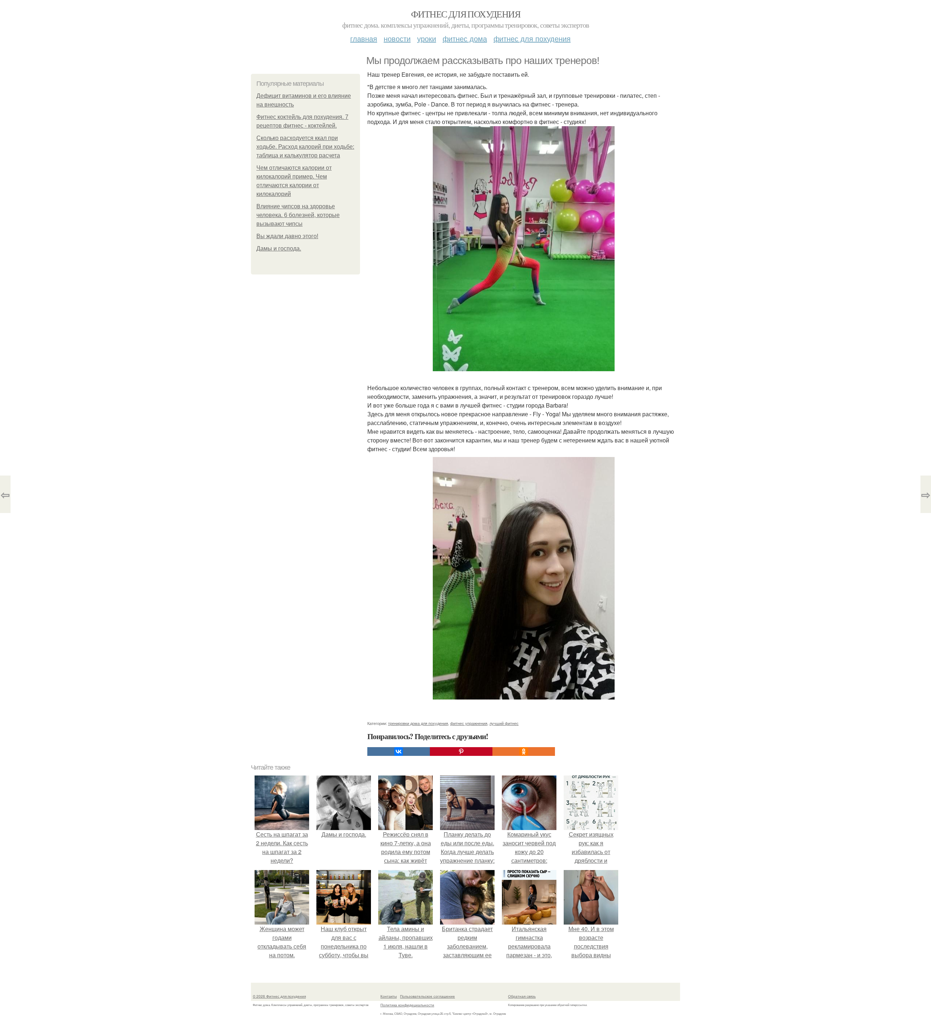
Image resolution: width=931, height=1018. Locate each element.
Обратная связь (522, 996)
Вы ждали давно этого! (287, 236)
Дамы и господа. (278, 248)
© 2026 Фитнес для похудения (279, 996)
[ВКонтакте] (398, 751)
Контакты (388, 996)
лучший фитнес (504, 723)
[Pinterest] (461, 751)
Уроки (426, 38)
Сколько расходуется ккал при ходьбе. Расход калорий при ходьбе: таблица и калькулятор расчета (305, 147)
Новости (397, 38)
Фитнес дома (465, 38)
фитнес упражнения (468, 723)
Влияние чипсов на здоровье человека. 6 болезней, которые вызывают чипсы (298, 215)
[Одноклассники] (523, 751)
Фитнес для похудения (465, 14)
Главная (363, 38)
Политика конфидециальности (407, 1004)
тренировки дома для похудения (418, 723)
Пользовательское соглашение (427, 996)
